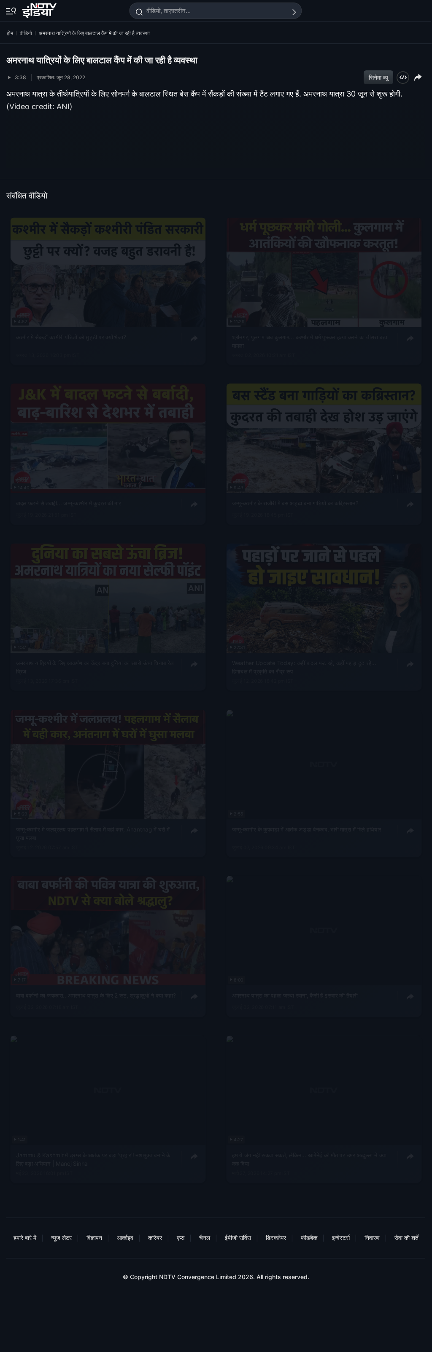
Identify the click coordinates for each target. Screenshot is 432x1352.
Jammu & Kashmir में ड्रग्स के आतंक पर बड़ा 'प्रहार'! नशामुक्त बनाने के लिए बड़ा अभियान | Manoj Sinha (93, 1159)
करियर (155, 1237)
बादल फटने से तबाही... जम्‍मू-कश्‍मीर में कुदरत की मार (68, 503)
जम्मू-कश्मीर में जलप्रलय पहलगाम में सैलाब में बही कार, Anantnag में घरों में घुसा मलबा (93, 833)
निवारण (372, 1237)
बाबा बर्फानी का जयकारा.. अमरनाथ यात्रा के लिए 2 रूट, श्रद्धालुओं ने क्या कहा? (96, 995)
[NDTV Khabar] (40, 9)
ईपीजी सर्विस (238, 1237)
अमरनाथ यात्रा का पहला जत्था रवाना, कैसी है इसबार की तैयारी (295, 995)
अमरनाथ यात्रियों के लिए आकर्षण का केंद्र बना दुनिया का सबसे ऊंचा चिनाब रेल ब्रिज (94, 667)
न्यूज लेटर (61, 1237)
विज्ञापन (94, 1237)
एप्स (180, 1237)
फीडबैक (309, 1237)
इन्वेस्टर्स (341, 1237)
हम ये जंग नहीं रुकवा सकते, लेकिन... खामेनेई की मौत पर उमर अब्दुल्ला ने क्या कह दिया (309, 1159)
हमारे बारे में (25, 1237)
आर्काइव (125, 1237)
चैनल (204, 1237)
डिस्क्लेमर (276, 1237)
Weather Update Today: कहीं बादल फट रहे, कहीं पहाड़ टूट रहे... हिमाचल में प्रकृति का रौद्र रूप (304, 667)
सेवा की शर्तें (406, 1237)
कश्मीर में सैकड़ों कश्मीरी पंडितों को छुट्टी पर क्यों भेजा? (71, 337)
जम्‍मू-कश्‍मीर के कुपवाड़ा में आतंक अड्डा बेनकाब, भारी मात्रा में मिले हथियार (306, 829)
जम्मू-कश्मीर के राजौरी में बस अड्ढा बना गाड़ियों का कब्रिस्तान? (295, 503)
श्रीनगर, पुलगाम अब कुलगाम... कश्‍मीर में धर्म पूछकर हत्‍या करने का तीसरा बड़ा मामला (309, 341)
